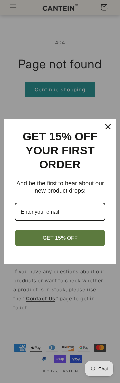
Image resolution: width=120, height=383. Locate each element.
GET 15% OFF (60, 238)
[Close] (108, 127)
